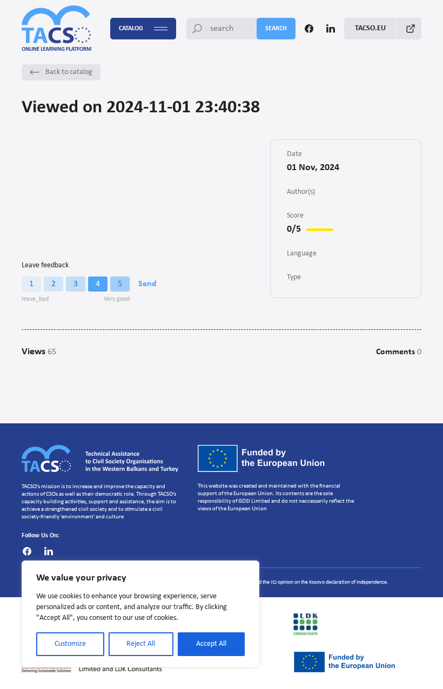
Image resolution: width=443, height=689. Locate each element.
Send (147, 284)
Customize (70, 644)
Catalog (131, 28)
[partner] (357, 624)
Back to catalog (68, 72)
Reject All (140, 644)
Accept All (211, 644)
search (276, 28)
